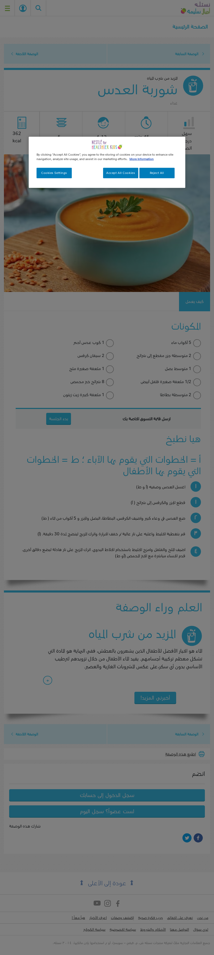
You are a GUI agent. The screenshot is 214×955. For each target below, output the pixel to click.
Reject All (157, 172)
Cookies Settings (54, 172)
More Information (141, 158)
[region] (107, 162)
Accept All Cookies (120, 172)
